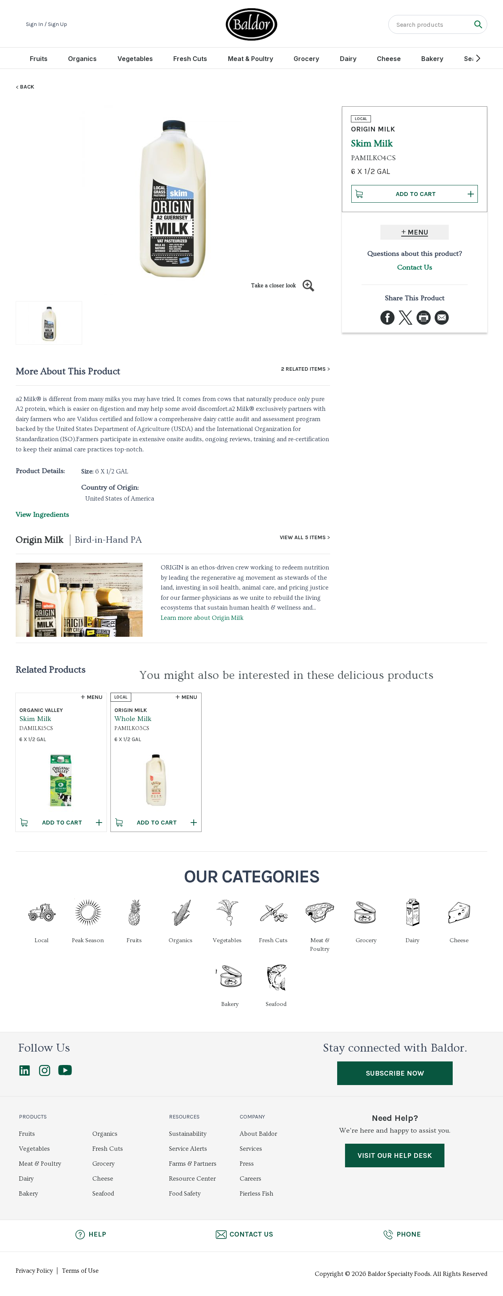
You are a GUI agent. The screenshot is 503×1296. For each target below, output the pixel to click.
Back (27, 87)
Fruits (39, 59)
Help (97, 1234)
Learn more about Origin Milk (202, 617)
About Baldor (258, 1133)
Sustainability (187, 1133)
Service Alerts (188, 1148)
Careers (250, 1178)
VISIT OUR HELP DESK (395, 1155)
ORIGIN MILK (373, 129)
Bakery (432, 59)
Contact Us (414, 267)
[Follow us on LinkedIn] (24, 1074)
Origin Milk (39, 539)
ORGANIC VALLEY (41, 710)
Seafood (103, 1193)
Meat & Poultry (250, 59)
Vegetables (135, 59)
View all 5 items (303, 537)
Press (247, 1163)
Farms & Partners (193, 1163)
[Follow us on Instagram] (44, 1074)
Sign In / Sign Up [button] (46, 24)
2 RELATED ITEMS (303, 369)
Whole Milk (133, 719)
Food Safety (184, 1193)
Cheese (389, 59)
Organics (82, 59)
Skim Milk (35, 719)
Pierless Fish (257, 1193)
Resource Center (192, 1178)
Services (251, 1148)
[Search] (478, 24)
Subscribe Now (395, 1073)
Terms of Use (80, 1270)
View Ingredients (42, 514)
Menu (418, 232)
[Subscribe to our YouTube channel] (65, 1073)
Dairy (348, 59)
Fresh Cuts (190, 59)
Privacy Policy (34, 1270)
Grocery (306, 59)
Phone (409, 1234)
